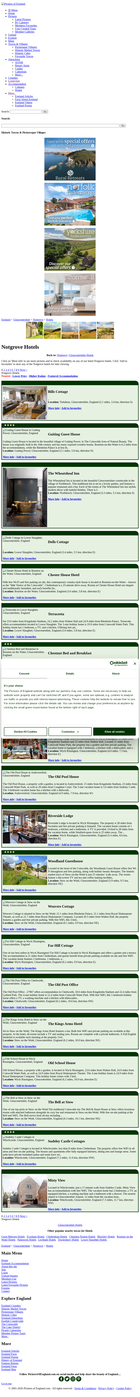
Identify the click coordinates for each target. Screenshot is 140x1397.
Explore (12, 37)
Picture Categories (11, 1330)
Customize (68, 731)
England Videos (23, 102)
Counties (13, 77)
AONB (19, 62)
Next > (23, 369)
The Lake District (10, 1327)
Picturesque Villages (26, 47)
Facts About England (26, 99)
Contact (5, 1291)
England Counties (11, 1305)
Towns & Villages (18, 44)
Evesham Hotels (35, 1236)
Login (4, 1272)
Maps (11, 40)
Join (3, 1269)
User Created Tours (25, 28)
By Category (22, 22)
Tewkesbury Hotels (68, 1239)
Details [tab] (70, 673)
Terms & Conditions (85, 1388)
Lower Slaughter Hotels (94, 1239)
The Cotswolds (9, 1324)
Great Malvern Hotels (13, 1236)
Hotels (18, 90)
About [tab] (116, 673)
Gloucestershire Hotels (81, 355)
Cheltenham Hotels (56, 1236)
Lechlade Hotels (47, 1239)
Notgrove (38, 319)
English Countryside (12, 1321)
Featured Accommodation (63, 376)
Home (11, 13)
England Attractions (12, 1318)
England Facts (9, 1354)
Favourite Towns (24, 56)
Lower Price (19, 376)
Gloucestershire (21, 319)
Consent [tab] (24, 673)
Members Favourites (26, 25)
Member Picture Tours (13, 1333)
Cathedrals (20, 71)
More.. (11, 93)
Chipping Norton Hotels (82, 1236)
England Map (8, 1369)
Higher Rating (37, 376)
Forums (5, 1288)
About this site (9, 1266)
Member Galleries (24, 31)
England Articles (24, 96)
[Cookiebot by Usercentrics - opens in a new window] (112, 663)
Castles (19, 68)
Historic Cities (22, 53)
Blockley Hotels (106, 1236)
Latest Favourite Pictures (14, 1285)
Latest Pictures (23, 19)
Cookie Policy (124, 1388)
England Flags (9, 1366)
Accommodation (17, 84)
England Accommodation (15, 1263)
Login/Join (14, 80)
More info (53, 408)
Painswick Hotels (26, 1239)
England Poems (23, 105)
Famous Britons (9, 1363)
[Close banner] (135, 663)
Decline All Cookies (25, 731)
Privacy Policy (106, 1388)
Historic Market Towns (27, 50)
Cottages (19, 87)
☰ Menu (13, 10)
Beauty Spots (22, 65)
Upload (12, 34)
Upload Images (9, 1275)
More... (19, 74)
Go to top (6, 1383)
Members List (8, 1278)
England (5, 319)
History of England (11, 1360)
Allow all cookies (114, 731)
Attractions (14, 59)
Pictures (12, 16)
